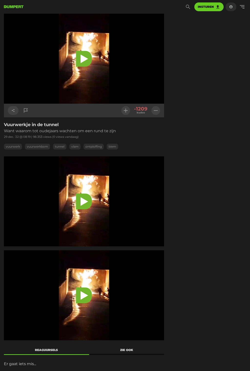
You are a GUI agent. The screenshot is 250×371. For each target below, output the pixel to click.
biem (112, 146)
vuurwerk (13, 146)
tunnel (59, 146)
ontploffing (93, 146)
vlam (75, 146)
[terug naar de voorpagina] (13, 6)
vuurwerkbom (37, 146)
